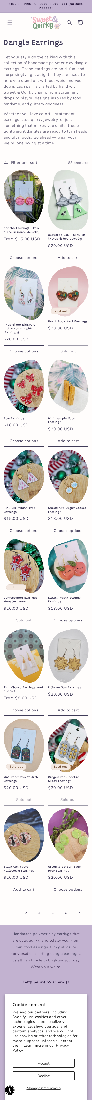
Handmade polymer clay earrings (41, 933)
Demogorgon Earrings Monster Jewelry (20, 600)
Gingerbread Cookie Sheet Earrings (63, 779)
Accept (43, 1063)
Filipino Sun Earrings (64, 687)
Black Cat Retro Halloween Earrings (19, 869)
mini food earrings (32, 947)
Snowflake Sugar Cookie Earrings (67, 510)
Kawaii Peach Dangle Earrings (64, 600)
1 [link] (13, 912)
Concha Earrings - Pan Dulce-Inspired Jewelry (21, 230)
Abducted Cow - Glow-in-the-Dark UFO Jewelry (67, 237)
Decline (44, 1075)
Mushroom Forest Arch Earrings (21, 779)
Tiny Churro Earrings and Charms (23, 689)
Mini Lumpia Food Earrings (62, 420)
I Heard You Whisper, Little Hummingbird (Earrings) (19, 328)
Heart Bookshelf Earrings (68, 321)
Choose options (24, 257)
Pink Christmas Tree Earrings (19, 510)
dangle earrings (64, 953)
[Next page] (79, 912)
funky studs (60, 947)
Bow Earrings (14, 418)
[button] (9, 22)
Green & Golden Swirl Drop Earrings (65, 869)
